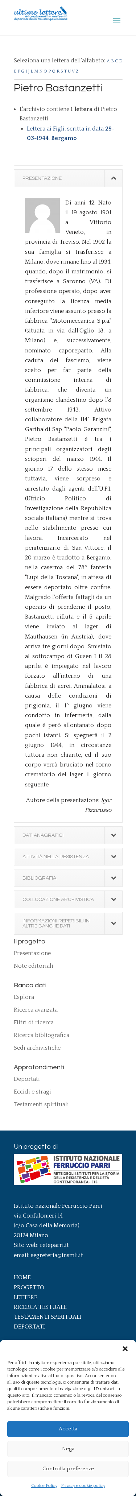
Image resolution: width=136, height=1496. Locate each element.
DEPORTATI (29, 1326)
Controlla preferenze (68, 1469)
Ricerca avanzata (36, 1010)
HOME (22, 1277)
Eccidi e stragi (32, 1091)
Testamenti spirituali (41, 1104)
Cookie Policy (44, 1485)
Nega (68, 1449)
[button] (125, 1348)
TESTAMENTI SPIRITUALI (47, 1317)
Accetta (68, 1429)
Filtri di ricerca (34, 1022)
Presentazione (32, 953)
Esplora (24, 997)
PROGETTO (29, 1287)
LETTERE (25, 1297)
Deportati (27, 1079)
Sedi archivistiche (37, 1048)
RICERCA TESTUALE (40, 1307)
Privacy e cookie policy (83, 1485)
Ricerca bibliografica (41, 1035)
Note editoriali (33, 966)
